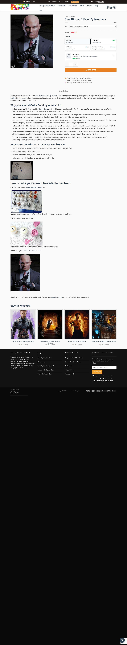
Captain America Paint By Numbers (23, 341)
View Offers (75, 1)
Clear (114, 22)
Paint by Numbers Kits (46, 6)
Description (63, 91)
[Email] (18, 392)
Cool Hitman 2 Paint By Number (46, 96)
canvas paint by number (34, 187)
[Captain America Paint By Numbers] (23, 324)
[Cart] (114, 7)
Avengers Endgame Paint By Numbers (104, 341)
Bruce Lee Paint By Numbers (77, 341)
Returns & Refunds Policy (73, 362)
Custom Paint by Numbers (46, 370)
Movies (72, 16)
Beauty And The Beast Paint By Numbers (50, 342)
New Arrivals (73, 6)
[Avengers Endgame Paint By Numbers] (103, 324)
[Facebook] (11, 392)
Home (67, 16)
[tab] (63, 91)
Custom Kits (62, 6)
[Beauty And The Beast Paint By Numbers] (50, 324)
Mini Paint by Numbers (45, 374)
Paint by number (48, 105)
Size (66, 26)
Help (40, 10)
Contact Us (68, 366)
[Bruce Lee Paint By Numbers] (77, 324)
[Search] (107, 7)
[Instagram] (15, 392)
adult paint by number (18, 98)
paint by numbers (58, 183)
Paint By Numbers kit (80, 120)
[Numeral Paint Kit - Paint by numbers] (23, 7)
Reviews (89, 6)
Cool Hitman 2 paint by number (31, 251)
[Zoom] (13, 66)
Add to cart (91, 70)
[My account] (111, 7)
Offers (82, 6)
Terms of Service (70, 374)
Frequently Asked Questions (73, 358)
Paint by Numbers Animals (46, 366)
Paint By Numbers (44, 109)
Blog (96, 6)
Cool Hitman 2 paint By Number (41, 144)
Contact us (101, 2)
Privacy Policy (69, 370)
